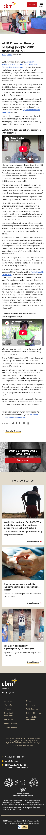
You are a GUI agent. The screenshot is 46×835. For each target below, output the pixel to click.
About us (8, 701)
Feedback (30, 705)
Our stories (9, 720)
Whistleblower (32, 709)
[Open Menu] (41, 4)
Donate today (23, 460)
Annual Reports (10, 728)
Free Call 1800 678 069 (14, 757)
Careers (7, 709)
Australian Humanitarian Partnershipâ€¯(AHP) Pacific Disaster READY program (19, 64)
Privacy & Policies (33, 713)
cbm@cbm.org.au (12, 761)
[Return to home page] (10, 5)
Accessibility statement (31, 718)
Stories (9, 55)
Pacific (4, 55)
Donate (32, 5)
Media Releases (10, 724)
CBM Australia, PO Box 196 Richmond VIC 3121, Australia (16, 766)
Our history (9, 705)
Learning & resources (8, 714)
